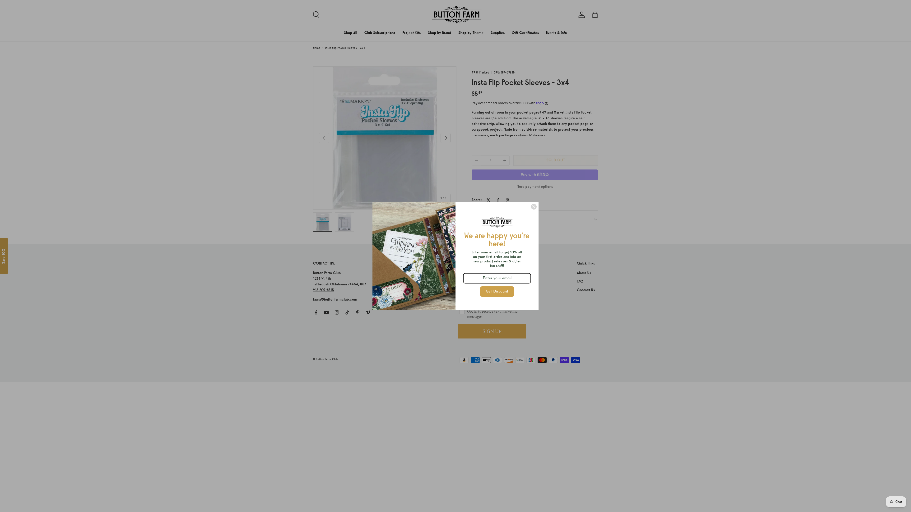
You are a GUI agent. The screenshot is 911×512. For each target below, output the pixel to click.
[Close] (534, 207)
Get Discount (497, 291)
